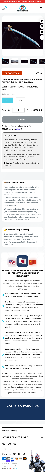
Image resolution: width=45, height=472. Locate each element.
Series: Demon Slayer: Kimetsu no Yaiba (20, 88)
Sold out (22, 119)
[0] (3, 8)
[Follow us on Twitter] (14, 454)
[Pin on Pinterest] (42, 32)
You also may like (22, 406)
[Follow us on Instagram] (23, 454)
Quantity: (6, 110)
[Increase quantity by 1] (22, 110)
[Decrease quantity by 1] (14, 110)
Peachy (16, 468)
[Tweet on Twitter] (42, 21)
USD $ (6, 449)
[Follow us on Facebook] (19, 454)
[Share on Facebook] (42, 26)
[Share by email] (42, 37)
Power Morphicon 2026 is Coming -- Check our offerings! (22, 1)
